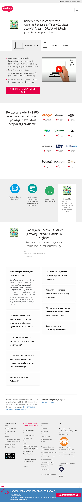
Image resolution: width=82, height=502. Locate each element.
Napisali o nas (45, 423)
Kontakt (43, 442)
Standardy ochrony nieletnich (49, 457)
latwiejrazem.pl (28, 256)
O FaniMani (44, 428)
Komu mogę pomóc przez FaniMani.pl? (19, 379)
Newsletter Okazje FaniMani (13, 442)
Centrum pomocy (10, 431)
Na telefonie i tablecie (58, 45)
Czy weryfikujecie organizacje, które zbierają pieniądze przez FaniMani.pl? (57, 275)
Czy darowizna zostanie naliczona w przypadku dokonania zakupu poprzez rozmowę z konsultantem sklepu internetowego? (22, 361)
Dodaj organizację (28, 433)
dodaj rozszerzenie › (69, 495)
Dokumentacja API (28, 462)
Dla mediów (44, 431)
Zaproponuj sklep (10, 447)
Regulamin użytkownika (47, 447)
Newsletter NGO (27, 438)
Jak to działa (8, 426)
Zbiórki (25, 443)
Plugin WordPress (28, 454)
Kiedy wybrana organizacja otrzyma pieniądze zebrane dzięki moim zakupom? (58, 293)
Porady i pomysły (10, 444)
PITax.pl (61, 458)
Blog (24, 441)
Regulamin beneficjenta (47, 449)
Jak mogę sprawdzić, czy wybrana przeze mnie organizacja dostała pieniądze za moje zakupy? (58, 311)
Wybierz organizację (10, 428)
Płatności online (30, 446)
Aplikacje (7, 434)
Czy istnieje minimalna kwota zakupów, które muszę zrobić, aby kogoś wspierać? (22, 341)
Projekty (43, 434)
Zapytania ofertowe (46, 439)
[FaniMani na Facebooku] (60, 423)
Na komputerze (32, 45)
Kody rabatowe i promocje (12, 439)
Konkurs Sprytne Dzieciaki (48, 474)
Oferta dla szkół (45, 436)
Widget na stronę (28, 451)
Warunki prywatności (47, 459)
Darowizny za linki (30, 449)
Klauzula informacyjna (47, 462)
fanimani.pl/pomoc (48, 402)
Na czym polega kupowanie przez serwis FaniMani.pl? (22, 273)
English (61, 476)
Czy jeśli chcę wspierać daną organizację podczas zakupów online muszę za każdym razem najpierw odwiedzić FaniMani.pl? (21, 321)
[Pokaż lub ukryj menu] (77, 10)
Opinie (43, 426)
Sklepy (7, 436)
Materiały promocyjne (29, 435)
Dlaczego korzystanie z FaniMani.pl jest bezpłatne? (56, 328)
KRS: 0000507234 (64, 435)
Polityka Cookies (45, 469)
